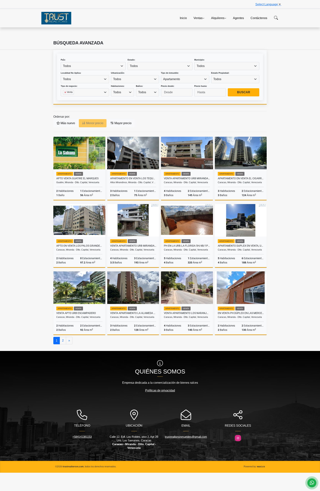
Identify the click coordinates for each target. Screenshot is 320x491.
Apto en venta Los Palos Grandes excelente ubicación (79, 245)
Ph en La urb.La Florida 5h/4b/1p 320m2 (187, 245)
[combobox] (93, 66)
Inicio (183, 17)
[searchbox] (64, 98)
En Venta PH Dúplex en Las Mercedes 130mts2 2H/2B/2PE (241, 313)
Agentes (238, 17)
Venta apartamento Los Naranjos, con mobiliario (187, 313)
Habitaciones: (117, 86)
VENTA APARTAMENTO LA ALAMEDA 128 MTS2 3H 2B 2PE (133, 313)
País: (63, 60)
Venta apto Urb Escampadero (76, 313)
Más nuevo (67, 123)
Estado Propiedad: (220, 73)
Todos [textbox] (67, 66)
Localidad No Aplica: (71, 73)
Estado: (131, 60)
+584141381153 (82, 436)
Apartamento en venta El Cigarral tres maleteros (241, 178)
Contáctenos (259, 17)
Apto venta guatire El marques (77, 178)
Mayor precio (122, 123)
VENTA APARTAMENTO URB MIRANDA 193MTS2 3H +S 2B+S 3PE (133, 245)
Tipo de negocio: (69, 86)
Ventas (198, 17)
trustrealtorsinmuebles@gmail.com (186, 436)
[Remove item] (65, 92)
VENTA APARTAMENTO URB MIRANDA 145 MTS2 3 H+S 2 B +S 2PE (187, 178)
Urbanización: (118, 73)
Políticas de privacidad (160, 390)
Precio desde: (167, 86)
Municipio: (199, 60)
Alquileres (217, 17)
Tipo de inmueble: (170, 73)
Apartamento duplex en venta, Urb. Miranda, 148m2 (241, 245)
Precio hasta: (200, 86)
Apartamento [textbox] (171, 79)
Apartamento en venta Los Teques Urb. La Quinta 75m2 (133, 178)
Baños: (139, 86)
